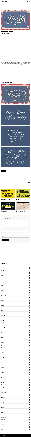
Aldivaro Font (28, 185)
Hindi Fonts (2, 342)
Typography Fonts (3, 417)
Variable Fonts (3, 422)
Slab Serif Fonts (3, 397)
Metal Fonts (2, 362)
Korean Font (2, 350)
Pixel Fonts (2, 375)
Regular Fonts (2, 384)
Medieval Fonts (3, 360)
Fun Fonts (2, 325)
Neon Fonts (2, 370)
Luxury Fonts (2, 357)
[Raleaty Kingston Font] (23, 206)
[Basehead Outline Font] (8, 193)
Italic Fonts (2, 345)
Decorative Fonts (3, 300)
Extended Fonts (3, 315)
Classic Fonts (2, 290)
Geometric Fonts (3, 330)
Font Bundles (2, 320)
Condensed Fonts (3, 295)
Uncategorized (3, 419)
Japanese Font (3, 347)
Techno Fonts (2, 407)
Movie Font (2, 367)
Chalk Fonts (2, 285)
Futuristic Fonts (3, 327)
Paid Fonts (2, 374)
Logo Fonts (2, 355)
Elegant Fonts (2, 310)
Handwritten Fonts (3, 340)
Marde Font (18, 199)
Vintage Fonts (2, 424)
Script (10, 62)
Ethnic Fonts (2, 312)
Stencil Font (2, 402)
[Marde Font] (23, 193)
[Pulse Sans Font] (8, 206)
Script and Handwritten (4, 31)
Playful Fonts (2, 377)
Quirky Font (2, 382)
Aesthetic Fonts (3, 268)
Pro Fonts (2, 379)
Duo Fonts (2, 307)
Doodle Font (2, 305)
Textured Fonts (3, 409)
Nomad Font (3, 185)
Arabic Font (2, 270)
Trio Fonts (2, 412)
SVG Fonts (2, 404)
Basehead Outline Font (5, 199)
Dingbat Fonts (3, 302)
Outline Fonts (3, 190)
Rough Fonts (2, 387)
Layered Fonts (3, 352)
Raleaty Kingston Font (20, 211)
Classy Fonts (2, 292)
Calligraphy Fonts (3, 282)
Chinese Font (2, 287)
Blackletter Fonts (3, 273)
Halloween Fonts (3, 337)
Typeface (10, 31)
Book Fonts (2, 277)
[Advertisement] (15, 5)
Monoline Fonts (3, 365)
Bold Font (2, 275)
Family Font (2, 317)
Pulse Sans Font (4, 211)
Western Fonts (3, 427)
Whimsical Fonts (3, 429)
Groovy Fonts (2, 335)
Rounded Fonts (3, 389)
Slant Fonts (2, 399)
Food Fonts (2, 322)
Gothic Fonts (2, 332)
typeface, (12, 62)
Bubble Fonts (2, 280)
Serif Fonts (2, 394)
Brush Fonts (2, 278)
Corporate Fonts (3, 297)
